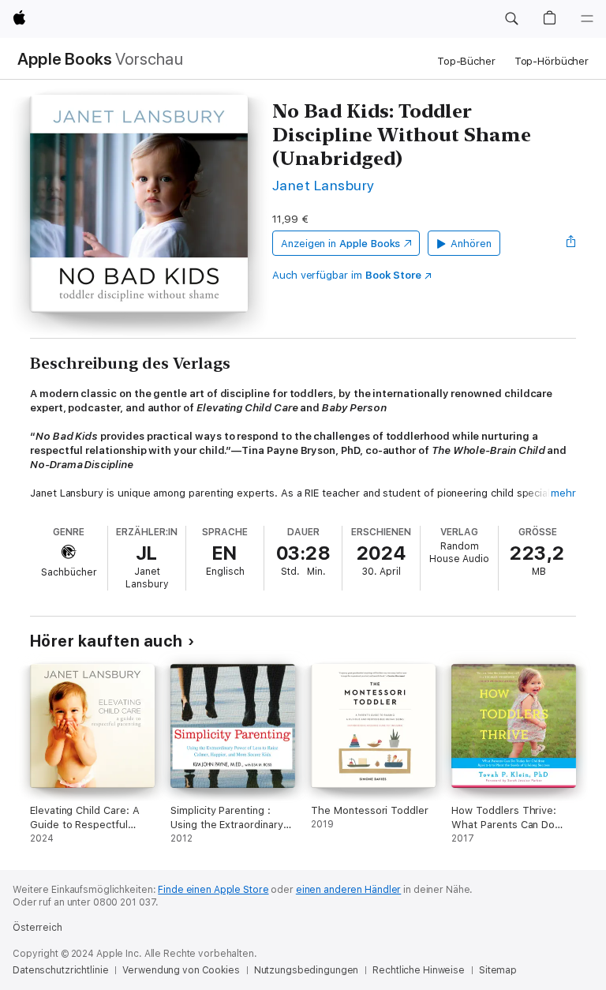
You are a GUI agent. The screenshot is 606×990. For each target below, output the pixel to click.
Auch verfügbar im (346, 275)
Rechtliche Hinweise (418, 970)
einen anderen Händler (348, 889)
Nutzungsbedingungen (306, 970)
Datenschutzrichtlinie (60, 970)
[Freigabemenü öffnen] (571, 243)
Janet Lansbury (323, 185)
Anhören (471, 243)
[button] (511, 19)
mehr (563, 493)
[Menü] (587, 19)
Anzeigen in (341, 243)
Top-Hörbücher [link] (551, 61)
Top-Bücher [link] (466, 61)
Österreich (37, 927)
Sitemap (498, 970)
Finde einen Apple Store (213, 889)
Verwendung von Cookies (180, 970)
